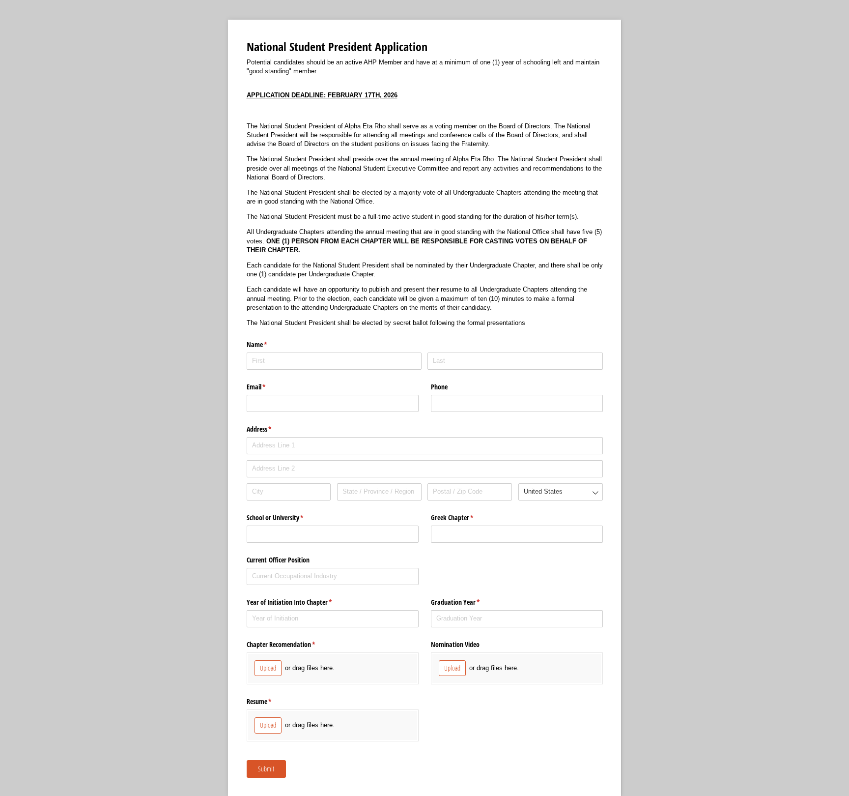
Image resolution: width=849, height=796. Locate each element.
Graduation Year (467, 602)
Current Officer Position (278, 559)
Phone (439, 386)
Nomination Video (455, 644)
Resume (271, 701)
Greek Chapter (464, 517)
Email (268, 386)
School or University (287, 517)
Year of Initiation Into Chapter (301, 602)
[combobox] (560, 492)
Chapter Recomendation (293, 644)
